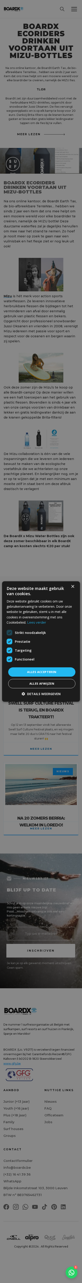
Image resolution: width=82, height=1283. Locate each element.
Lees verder (36, 622)
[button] (41, 694)
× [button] (72, 586)
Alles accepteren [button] (41, 672)
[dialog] (41, 641)
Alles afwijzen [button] (41, 683)
